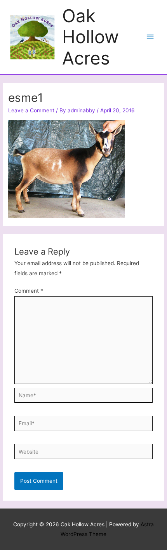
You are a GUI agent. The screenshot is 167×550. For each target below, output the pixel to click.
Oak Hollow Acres (90, 37)
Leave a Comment (31, 110)
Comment (28, 291)
